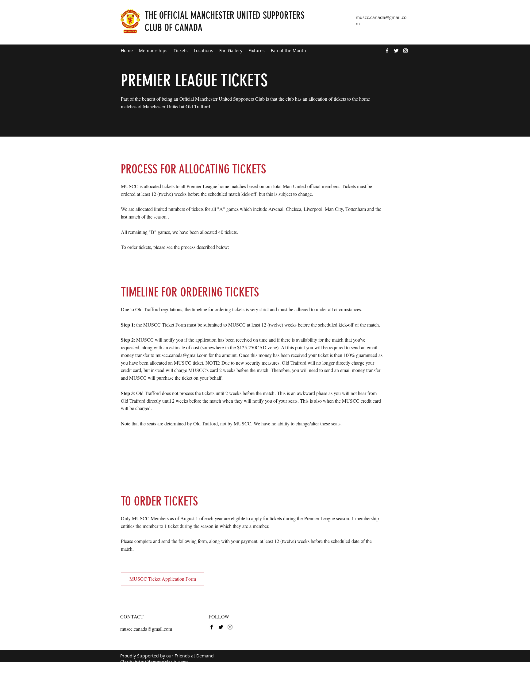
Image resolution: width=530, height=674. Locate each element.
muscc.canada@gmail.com (181, 355)
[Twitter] (396, 51)
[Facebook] (387, 51)
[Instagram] (405, 51)
